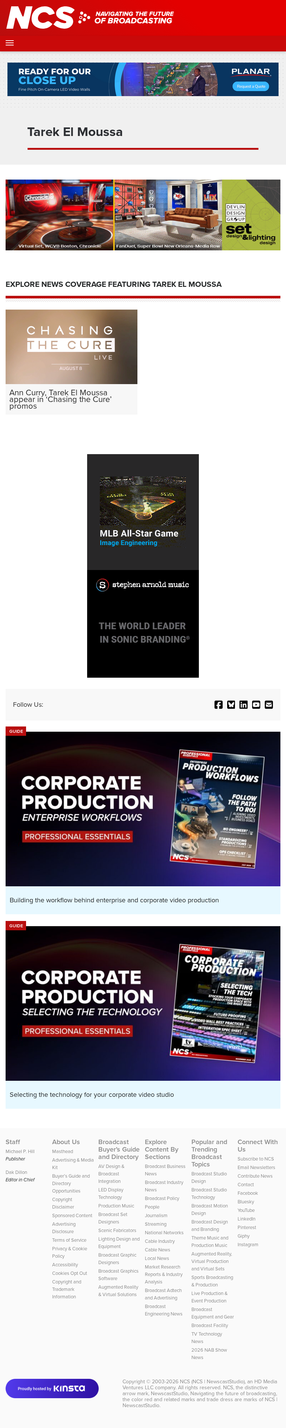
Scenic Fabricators (117, 1230)
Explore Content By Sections (161, 1149)
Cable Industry (160, 1241)
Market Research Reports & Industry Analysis (163, 1274)
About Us (66, 1142)
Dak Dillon (16, 1172)
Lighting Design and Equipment (119, 1242)
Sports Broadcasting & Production (212, 1281)
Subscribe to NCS (256, 1158)
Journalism (156, 1215)
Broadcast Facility (209, 1325)
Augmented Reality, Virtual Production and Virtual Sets (211, 1261)
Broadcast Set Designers (112, 1218)
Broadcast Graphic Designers (117, 1258)
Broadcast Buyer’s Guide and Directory (119, 1149)
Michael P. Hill (20, 1151)
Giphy (244, 1235)
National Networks (164, 1232)
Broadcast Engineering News (163, 1310)
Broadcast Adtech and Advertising (163, 1294)
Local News (157, 1258)
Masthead (62, 1151)
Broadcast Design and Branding (209, 1225)
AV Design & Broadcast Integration (111, 1174)
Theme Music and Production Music (209, 1241)
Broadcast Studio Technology (209, 1193)
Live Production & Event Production (209, 1297)
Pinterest (247, 1227)
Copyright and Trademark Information (66, 1289)
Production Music (116, 1205)
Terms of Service (69, 1240)
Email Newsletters (256, 1167)
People (152, 1206)
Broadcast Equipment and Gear (212, 1313)
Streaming (155, 1224)
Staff (13, 1142)
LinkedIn (246, 1218)
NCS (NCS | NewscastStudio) (212, 1382)
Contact (246, 1184)
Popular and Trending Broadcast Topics (209, 1153)
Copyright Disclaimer (63, 1203)
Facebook (248, 1193)
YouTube (246, 1210)
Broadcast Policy (162, 1198)
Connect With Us (258, 1145)
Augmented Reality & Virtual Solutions (118, 1290)
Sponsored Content (72, 1215)
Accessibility (65, 1264)
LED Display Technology (110, 1193)
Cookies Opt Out (69, 1273)
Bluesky (246, 1201)
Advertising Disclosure (64, 1227)
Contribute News (255, 1176)
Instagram (248, 1244)
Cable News (157, 1249)
